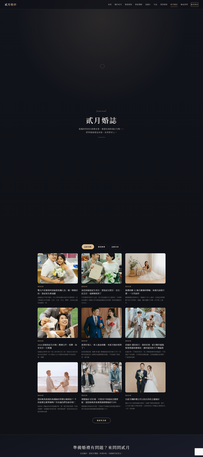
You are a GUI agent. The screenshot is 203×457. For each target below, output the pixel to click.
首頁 (110, 4)
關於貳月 (118, 4)
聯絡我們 (184, 4)
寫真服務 (163, 4)
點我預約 (194, 4)
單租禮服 (138, 4)
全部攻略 (88, 247)
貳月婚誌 (174, 4)
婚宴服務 (128, 4)
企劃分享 (115, 247)
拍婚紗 (148, 4)
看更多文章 (101, 420)
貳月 (11, 4)
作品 (155, 4)
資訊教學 (101, 247)
